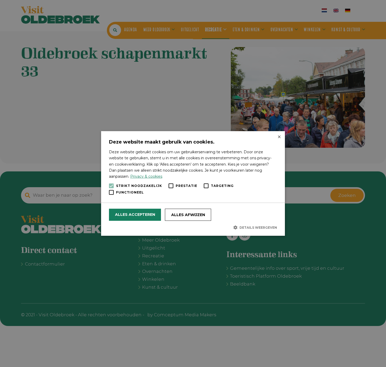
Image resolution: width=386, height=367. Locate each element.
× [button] (279, 137)
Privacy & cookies (146, 176)
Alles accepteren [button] (135, 214)
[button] (193, 227)
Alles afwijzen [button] (188, 214)
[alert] (193, 183)
